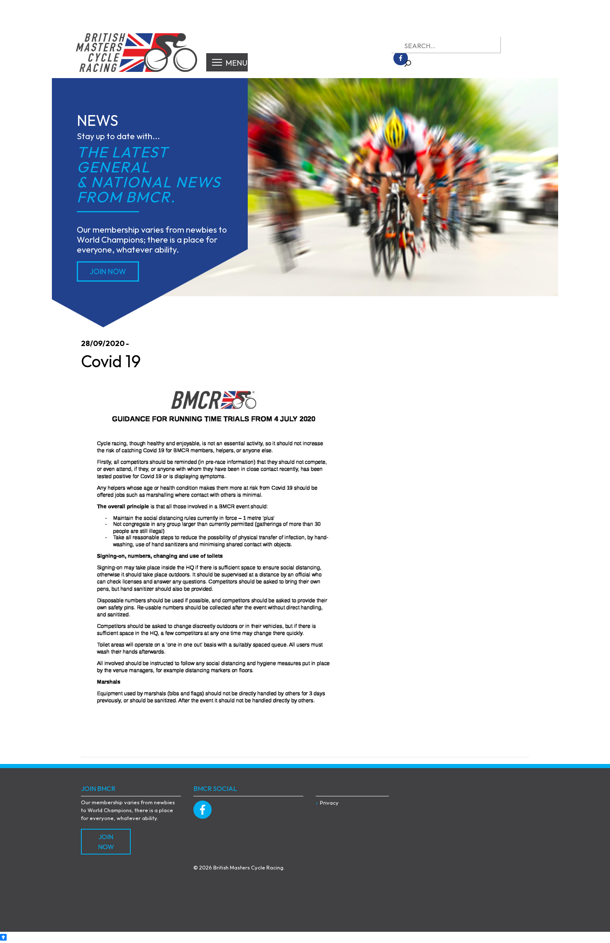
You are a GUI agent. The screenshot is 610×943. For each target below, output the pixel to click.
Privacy (329, 802)
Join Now (108, 271)
